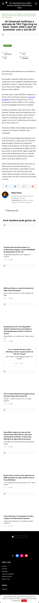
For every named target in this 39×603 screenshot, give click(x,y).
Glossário (5, 571)
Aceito (24, 600)
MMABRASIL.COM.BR (7, 14)
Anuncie (4, 566)
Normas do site (7, 576)
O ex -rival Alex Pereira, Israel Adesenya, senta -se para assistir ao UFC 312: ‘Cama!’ (19, 351)
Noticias (4, 589)
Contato (4, 569)
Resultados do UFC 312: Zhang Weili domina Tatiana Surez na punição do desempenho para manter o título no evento (18, 330)
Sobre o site (5, 579)
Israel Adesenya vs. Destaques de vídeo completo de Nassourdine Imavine (18, 517)
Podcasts (7, 45)
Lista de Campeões (8, 574)
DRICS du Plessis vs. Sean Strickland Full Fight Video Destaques (18, 289)
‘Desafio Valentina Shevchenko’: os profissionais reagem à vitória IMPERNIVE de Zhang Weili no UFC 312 (19, 249)
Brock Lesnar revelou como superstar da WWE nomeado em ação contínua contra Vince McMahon (19, 477)
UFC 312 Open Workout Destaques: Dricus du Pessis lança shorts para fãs (19, 395)
